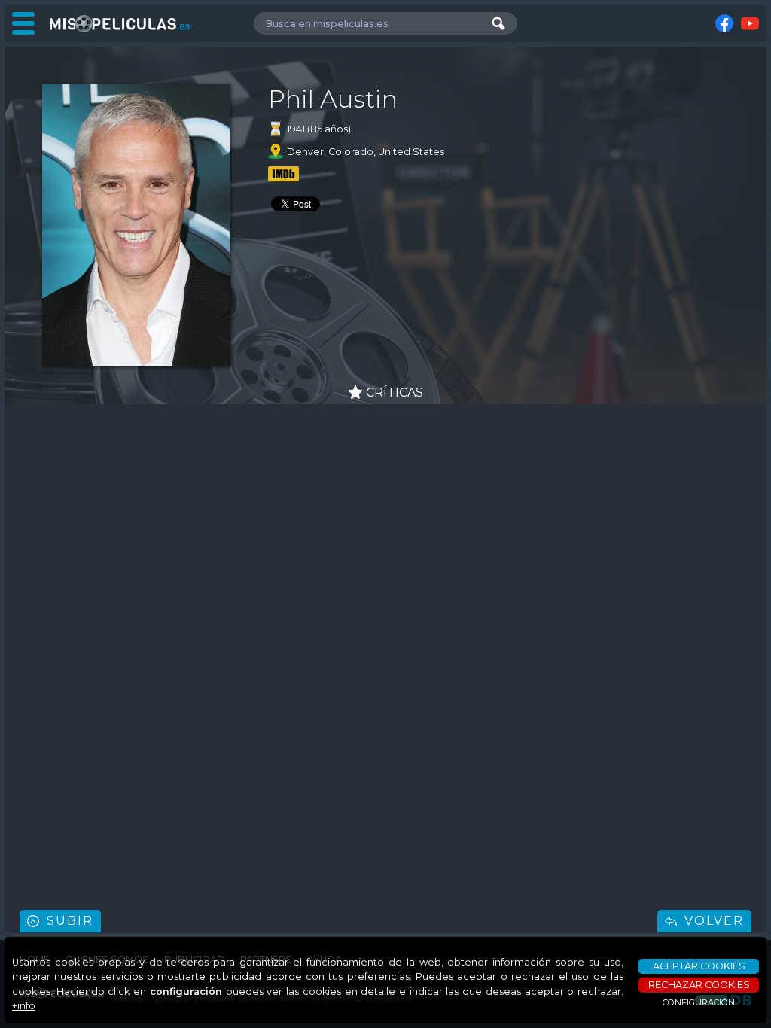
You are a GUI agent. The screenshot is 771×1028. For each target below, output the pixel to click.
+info (23, 1005)
